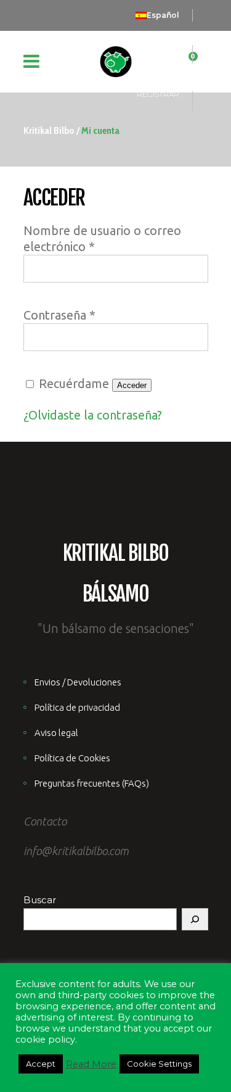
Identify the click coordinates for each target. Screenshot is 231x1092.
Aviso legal (56, 732)
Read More (91, 1064)
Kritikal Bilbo (49, 131)
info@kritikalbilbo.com (76, 851)
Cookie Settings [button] (159, 1064)
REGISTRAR (158, 94)
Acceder (132, 385)
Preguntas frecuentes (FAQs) (91, 783)
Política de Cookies (72, 758)
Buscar (39, 900)
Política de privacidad (77, 707)
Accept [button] (40, 1064)
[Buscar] (195, 919)
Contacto (45, 821)
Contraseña (59, 315)
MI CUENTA (159, 46)
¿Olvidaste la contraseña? (92, 415)
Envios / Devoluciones (77, 682)
